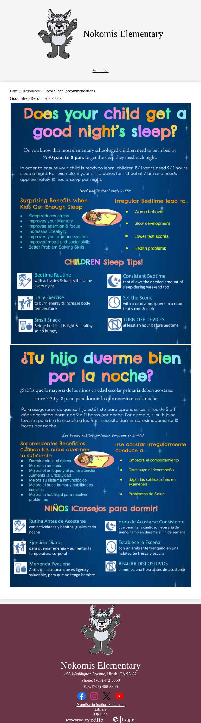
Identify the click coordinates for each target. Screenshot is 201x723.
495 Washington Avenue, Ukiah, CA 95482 (100, 674)
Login (123, 720)
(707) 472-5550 (107, 680)
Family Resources (25, 91)
